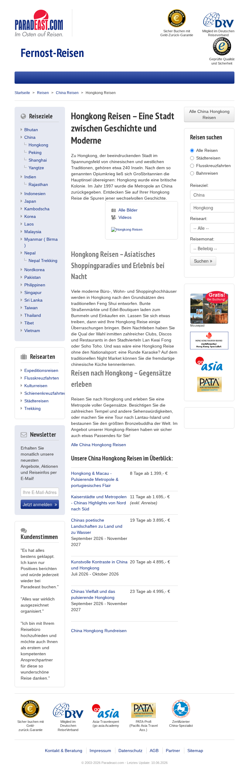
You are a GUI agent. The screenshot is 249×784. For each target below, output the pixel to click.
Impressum (100, 750)
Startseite (22, 93)
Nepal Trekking (43, 260)
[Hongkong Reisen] (126, 228)
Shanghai (38, 160)
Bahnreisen (207, 173)
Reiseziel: (199, 185)
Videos (124, 217)
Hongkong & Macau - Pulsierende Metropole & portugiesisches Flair (94, 479)
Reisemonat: (202, 238)
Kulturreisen (35, 385)
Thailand (32, 315)
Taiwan (31, 307)
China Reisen (67, 93)
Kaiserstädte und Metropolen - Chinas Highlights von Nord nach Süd (99, 502)
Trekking (32, 408)
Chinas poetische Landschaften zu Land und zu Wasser (96, 526)
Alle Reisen (207, 150)
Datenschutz (130, 750)
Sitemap (195, 750)
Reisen (43, 93)
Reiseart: (198, 218)
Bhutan (31, 129)
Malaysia (32, 231)
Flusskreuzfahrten (41, 378)
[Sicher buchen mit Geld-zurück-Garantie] (177, 19)
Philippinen (34, 284)
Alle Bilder (128, 210)
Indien (30, 176)
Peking (35, 152)
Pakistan (32, 277)
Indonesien (35, 193)
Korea (30, 216)
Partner (173, 750)
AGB (154, 750)
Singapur (33, 292)
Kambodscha (36, 208)
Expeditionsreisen (41, 370)
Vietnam (32, 330)
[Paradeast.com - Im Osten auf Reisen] (39, 22)
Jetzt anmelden (39, 504)
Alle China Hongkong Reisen (98, 444)
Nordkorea (34, 269)
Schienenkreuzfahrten (45, 393)
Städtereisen (36, 400)
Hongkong (38, 144)
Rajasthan (38, 184)
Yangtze (36, 167)
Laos (29, 224)
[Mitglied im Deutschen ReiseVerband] (218, 19)
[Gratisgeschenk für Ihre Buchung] (209, 309)
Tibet (29, 322)
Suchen (202, 261)
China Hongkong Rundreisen (99, 630)
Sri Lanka (33, 300)
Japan (30, 201)
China (30, 137)
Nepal (30, 252)
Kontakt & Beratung (63, 750)
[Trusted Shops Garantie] (222, 47)
